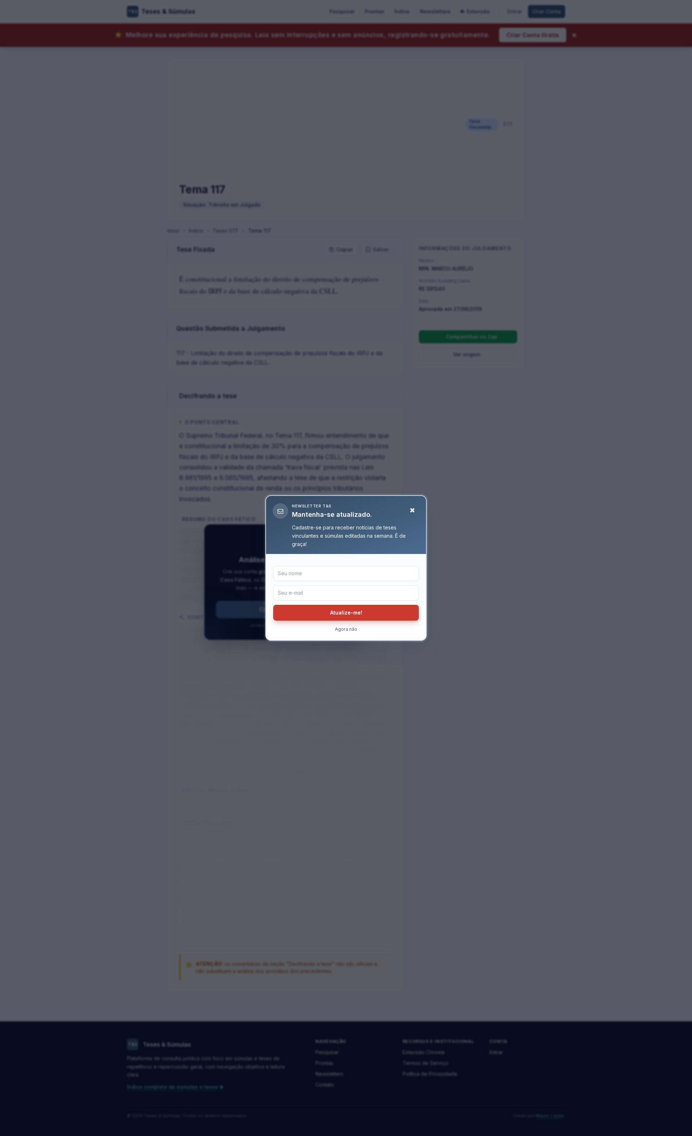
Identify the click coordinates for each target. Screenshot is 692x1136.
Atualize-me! (346, 612)
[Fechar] (412, 510)
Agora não (346, 629)
